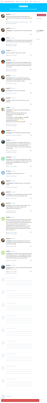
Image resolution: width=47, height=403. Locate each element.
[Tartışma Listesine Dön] (1, 1)
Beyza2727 (10, 30)
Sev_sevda (10, 90)
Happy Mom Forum (9, 1)
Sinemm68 (10, 78)
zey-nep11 (10, 194)
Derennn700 (10, 183)
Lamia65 (9, 205)
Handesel (10, 241)
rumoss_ (9, 100)
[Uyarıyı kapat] (38, 400)
